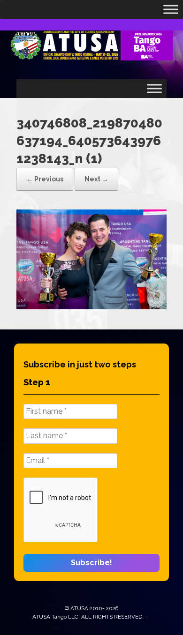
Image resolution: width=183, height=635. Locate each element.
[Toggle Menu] (170, 9)
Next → (96, 179)
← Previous (44, 179)
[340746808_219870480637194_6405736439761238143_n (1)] (91, 306)
